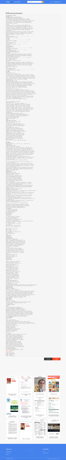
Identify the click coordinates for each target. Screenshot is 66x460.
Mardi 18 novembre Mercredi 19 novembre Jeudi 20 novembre (53, 415)
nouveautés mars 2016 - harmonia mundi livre (40, 437)
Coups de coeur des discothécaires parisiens (12, 416)
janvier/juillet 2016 (53, 394)
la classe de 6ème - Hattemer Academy (26, 395)
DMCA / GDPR (54, 458)
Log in (44, 451)
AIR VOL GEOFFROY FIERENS (40, 394)
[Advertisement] (33, 8)
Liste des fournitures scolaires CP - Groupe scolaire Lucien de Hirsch (26, 417)
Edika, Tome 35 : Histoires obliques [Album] (12, 395)
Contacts (7, 454)
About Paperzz (50, 458)
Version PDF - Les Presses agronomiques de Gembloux (54, 437)
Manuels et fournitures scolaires (40, 415)
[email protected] (9, 351)
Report (59, 458)
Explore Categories (9, 451)
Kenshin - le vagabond (26, 438)
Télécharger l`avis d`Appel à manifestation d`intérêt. (12, 438)
